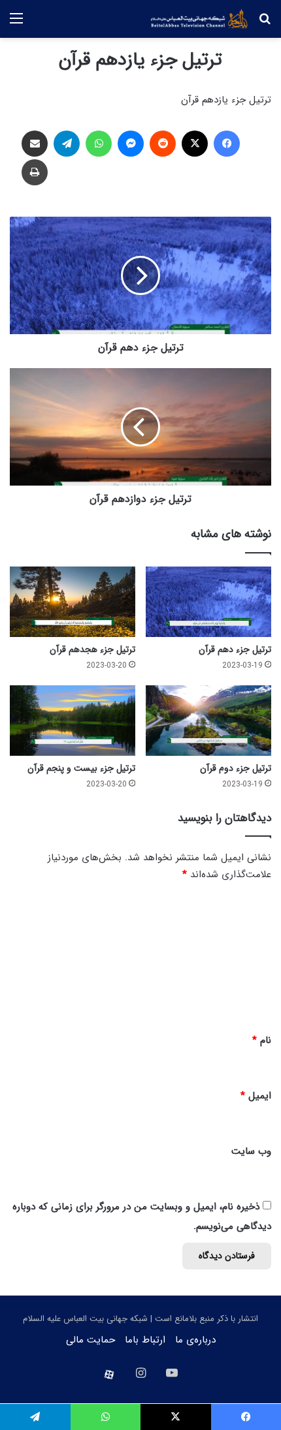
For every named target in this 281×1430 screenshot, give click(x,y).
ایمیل (255, 1096)
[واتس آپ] (99, 144)
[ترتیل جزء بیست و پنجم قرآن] (72, 720)
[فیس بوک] (227, 144)
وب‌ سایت (251, 1151)
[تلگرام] (67, 144)
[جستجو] (264, 24)
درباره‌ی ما (195, 1340)
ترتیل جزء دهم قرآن (235, 649)
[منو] (16, 24)
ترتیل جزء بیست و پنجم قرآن (81, 768)
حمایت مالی (90, 1340)
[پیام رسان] (131, 144)
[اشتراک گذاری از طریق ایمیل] (35, 144)
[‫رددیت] (163, 144)
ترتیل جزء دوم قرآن (235, 768)
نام (261, 1040)
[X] (195, 144)
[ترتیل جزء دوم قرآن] (208, 720)
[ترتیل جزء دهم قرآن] (208, 602)
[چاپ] (35, 172)
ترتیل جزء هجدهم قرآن (92, 649)
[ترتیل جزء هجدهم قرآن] (72, 602)
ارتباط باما (145, 1340)
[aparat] (109, 1374)
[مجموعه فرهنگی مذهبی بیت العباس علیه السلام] (199, 19)
